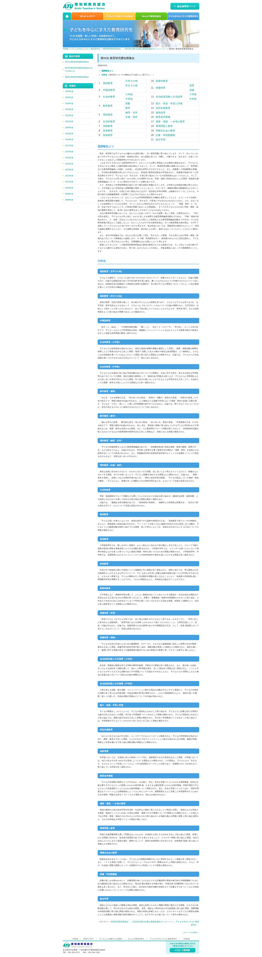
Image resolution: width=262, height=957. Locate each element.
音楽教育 (108, 130)
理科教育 (108, 114)
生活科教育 (109, 121)
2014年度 (69, 164)
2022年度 (69, 115)
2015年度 (69, 158)
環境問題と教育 (164, 126)
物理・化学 (131, 112)
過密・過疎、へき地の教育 (170, 121)
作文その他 (131, 85)
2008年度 (69, 200)
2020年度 (69, 127)
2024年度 (69, 103)
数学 (127, 108)
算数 (127, 103)
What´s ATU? (87, 16)
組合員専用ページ (186, 6)
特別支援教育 (163, 108)
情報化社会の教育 (165, 130)
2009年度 (69, 194)
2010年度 (69, 188)
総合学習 (160, 139)
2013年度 (69, 170)
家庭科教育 (162, 81)
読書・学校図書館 (165, 135)
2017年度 (69, 145)
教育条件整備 (163, 117)
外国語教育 (109, 90)
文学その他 (131, 81)
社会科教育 (109, 96)
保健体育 (160, 87)
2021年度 (69, 121)
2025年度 (69, 97)
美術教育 (108, 126)
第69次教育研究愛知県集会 (77, 77)
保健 (191, 90)
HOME (67, 16)
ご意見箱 (186, 939)
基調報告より (107, 71)
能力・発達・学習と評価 (169, 103)
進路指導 (160, 112)
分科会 (104, 75)
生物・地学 (131, 117)
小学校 (129, 94)
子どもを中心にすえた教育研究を (183, 16)
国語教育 (108, 83)
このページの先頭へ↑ (190, 932)
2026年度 (69, 91)
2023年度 (69, 109)
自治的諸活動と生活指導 (169, 96)
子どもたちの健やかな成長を (119, 16)
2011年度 (69, 182)
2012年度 (69, 176)
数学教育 (108, 105)
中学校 (129, 99)
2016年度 (69, 151)
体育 (191, 85)
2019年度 (69, 133)
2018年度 (69, 139)
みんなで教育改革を (151, 16)
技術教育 (108, 135)
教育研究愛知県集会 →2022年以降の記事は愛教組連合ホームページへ (134, 49)
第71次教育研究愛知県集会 (77, 62)
